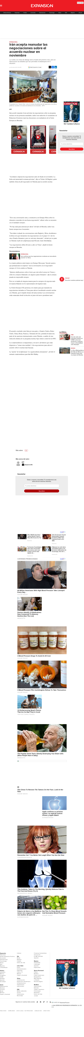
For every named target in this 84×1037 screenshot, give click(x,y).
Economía (33, 12)
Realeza (2, 988)
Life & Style (20, 966)
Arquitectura (20, 984)
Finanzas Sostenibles (40, 953)
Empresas (17, 12)
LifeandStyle (4, 967)
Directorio (46, 1010)
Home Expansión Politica (7, 956)
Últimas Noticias (7, 12)
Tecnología (51, 12)
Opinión (2, 980)
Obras (59, 12)
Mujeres (73, 12)
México (2, 973)
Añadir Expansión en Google (35, 67)
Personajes (37, 991)
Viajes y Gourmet (5, 994)
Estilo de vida (21, 962)
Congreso (3, 975)
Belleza (2, 992)
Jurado (36, 995)
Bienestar (37, 992)
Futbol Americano (39, 975)
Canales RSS (38, 1010)
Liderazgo (37, 964)
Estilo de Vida (38, 994)
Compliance (11, 1010)
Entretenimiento (21, 969)
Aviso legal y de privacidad (25, 1010)
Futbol (36, 972)
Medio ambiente (22, 991)
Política (25, 12)
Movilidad (20, 995)
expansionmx (38, 1002)
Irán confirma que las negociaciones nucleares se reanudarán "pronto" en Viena (38, 257)
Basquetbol (37, 976)
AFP (23, 462)
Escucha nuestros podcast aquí (74, 280)
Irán (26, 450)
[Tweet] (50, 67)
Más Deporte (38, 978)
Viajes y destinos (39, 989)
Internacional (42, 12)
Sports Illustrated (39, 970)
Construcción (21, 980)
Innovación (37, 954)
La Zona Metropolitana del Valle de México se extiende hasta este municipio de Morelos (77, 352)
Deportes (19, 970)
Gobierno (2, 972)
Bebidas (36, 987)
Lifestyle (36, 980)
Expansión (3, 953)
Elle (18, 956)
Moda (1, 991)
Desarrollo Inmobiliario (23, 981)
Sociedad (3, 981)
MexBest (36, 984)
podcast (67, 278)
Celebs (19, 961)
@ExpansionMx (28, 464)
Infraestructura (21, 983)
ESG (66, 12)
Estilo (18, 967)
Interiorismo (20, 986)
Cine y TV (20, 972)
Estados (73, 348)
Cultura (19, 953)
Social (19, 992)
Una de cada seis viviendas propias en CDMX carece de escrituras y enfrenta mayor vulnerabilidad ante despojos (77, 340)
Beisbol (36, 973)
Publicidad (3, 1010)
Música (19, 973)
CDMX (72, 334)
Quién (1, 985)
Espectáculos (4, 986)
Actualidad (37, 962)
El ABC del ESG (38, 956)
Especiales (37, 967)
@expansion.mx (44, 1002)
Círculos (2, 989)
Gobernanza (20, 994)
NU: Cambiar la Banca (72, 124)
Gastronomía (37, 986)
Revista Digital (80, 2)
